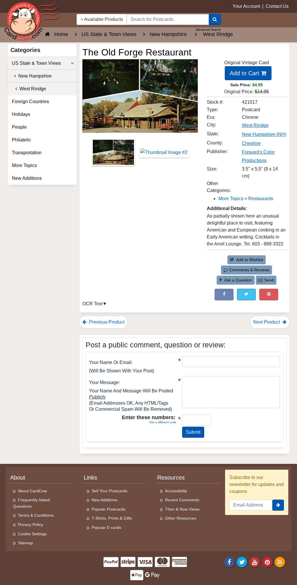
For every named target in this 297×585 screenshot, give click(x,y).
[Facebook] (229, 561)
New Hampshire (34, 75)
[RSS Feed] (280, 561)
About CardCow (32, 491)
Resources (171, 477)
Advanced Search (208, 29)
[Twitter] (242, 561)
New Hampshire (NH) (264, 134)
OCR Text (92, 303)
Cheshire (251, 143)
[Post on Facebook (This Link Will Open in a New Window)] (224, 294)
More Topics (230, 198)
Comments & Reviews (249, 270)
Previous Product (106, 322)
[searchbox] (167, 19)
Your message (104, 382)
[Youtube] (255, 561)
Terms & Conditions (36, 515)
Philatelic (21, 139)
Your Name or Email (110, 362)
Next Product (267, 322)
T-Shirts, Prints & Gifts (112, 518)
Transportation (26, 152)
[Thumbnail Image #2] (164, 154)
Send (269, 280)
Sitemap (25, 543)
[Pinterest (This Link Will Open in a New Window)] (268, 294)
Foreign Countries (30, 101)
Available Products (103, 19)
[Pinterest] (267, 561)
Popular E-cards (106, 527)
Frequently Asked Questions (31, 503)
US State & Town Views (36, 63)
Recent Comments (182, 500)
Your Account (246, 6)
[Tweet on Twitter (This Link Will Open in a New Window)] (246, 294)
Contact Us (277, 6)
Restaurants (260, 198)
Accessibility (176, 491)
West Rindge (255, 125)
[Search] (215, 19)
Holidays (21, 114)
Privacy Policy (30, 524)
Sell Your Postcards (109, 491)
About (17, 477)
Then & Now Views (182, 509)
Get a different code (162, 422)
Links (90, 477)
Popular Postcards (108, 509)
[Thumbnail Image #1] (114, 154)
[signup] (278, 505)
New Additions (27, 178)
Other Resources (180, 518)
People (19, 127)
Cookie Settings (32, 534)
